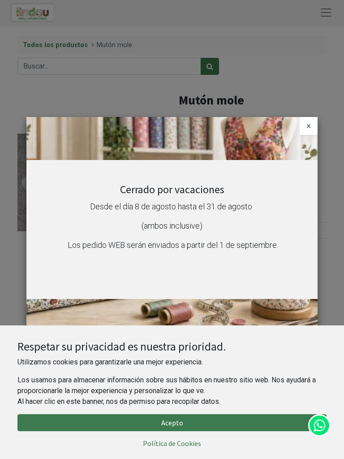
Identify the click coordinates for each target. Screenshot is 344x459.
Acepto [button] (172, 422)
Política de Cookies (172, 443)
